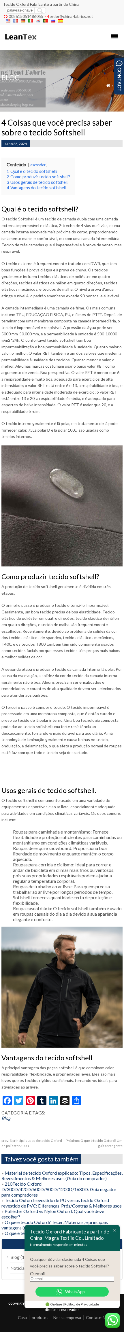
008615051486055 (26, 16)
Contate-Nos (98, 1317)
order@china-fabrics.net (71, 16)
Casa (22, 1317)
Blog (5, 1118)
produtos (40, 1317)
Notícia (17, 1268)
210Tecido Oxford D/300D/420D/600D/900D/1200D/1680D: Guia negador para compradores (59, 1189)
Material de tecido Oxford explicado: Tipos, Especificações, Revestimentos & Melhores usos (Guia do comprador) (62, 1175)
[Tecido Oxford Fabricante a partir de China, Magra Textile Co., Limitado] (20, 42)
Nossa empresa (67, 1317)
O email (37, 1273)
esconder (38, 165)
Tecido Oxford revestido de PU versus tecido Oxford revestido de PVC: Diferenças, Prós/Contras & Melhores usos (61, 1202)
